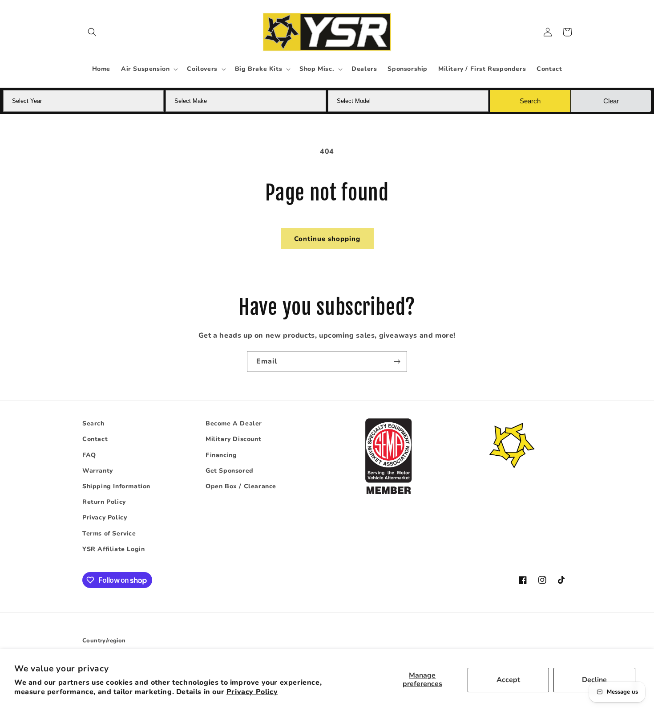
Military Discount (233, 439)
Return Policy (104, 502)
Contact (95, 439)
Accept (508, 680)
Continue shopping (327, 238)
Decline (594, 680)
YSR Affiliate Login (113, 549)
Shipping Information (116, 486)
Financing (221, 455)
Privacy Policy (252, 692)
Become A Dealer (234, 423)
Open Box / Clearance (241, 486)
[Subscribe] (397, 361)
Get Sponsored (230, 470)
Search (93, 423)
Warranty (97, 470)
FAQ (89, 455)
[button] (92, 32)
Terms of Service (109, 533)
